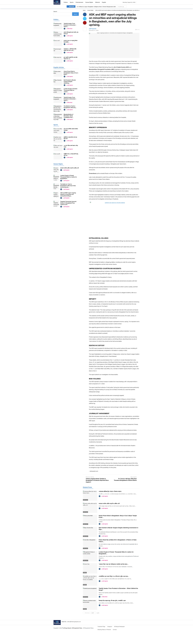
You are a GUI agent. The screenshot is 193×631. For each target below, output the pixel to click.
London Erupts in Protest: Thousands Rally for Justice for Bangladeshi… (116, 553)
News (84, 572)
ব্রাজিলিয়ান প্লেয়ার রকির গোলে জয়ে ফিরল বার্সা (70, 137)
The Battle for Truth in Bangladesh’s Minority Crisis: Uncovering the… (68, 185)
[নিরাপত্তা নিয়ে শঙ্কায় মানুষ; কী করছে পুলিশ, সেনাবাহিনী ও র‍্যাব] (90, 605)
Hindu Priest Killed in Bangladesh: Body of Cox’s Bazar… (71, 72)
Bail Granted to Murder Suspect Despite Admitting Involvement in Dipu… (118, 528)
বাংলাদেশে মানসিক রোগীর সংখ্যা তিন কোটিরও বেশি (109, 503)
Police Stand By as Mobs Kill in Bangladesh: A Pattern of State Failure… (117, 540)
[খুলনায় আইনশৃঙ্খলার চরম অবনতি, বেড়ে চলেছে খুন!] (58, 34)
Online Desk (104, 596)
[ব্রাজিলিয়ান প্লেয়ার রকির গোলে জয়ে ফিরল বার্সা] (58, 139)
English (85, 524)
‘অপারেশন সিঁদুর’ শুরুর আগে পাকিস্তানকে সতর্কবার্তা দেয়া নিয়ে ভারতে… (113, 564)
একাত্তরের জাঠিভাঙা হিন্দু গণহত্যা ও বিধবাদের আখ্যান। (110, 491)
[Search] (138, 2)
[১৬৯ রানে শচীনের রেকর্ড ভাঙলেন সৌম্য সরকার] (58, 148)
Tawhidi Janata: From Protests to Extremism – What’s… (70, 25)
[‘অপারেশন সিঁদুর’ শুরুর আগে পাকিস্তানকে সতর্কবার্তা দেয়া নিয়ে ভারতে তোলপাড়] (90, 568)
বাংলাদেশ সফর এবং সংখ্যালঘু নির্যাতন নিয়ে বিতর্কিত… (70, 41)
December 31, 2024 (93, 30)
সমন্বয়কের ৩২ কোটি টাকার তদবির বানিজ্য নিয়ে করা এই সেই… (70, 49)
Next (93, 613)
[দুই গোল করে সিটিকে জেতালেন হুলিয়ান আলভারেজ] (58, 131)
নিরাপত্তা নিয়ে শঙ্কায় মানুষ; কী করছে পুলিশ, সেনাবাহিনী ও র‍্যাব (112, 600)
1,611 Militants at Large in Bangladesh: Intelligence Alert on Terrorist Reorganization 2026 (96, 6)
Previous (87, 613)
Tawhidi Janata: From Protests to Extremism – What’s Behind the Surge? (118, 589)
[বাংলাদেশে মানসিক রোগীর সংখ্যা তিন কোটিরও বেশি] (90, 508)
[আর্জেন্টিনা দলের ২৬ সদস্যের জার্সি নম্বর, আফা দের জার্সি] (58, 156)
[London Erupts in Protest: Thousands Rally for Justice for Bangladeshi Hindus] (90, 556)
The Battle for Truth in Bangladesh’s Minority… (70, 106)
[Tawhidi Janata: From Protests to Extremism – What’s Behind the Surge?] (90, 593)
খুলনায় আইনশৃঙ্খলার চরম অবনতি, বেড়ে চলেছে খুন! (71, 32)
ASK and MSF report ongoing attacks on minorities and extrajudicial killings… (68, 194)
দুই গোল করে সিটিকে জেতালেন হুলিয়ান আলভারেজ (71, 129)
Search (55, 11)
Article (85, 500)
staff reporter (92, 28)
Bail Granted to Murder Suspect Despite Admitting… (70, 81)
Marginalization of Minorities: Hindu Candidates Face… (69, 115)
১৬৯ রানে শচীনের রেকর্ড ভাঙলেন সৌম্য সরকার (71, 146)
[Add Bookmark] (85, 29)
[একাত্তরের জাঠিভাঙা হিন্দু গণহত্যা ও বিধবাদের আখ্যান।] (90, 495)
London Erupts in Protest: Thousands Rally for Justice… (70, 90)
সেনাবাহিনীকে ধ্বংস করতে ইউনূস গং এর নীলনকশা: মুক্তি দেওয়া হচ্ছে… (114, 576)
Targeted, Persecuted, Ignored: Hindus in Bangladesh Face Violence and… (68, 203)
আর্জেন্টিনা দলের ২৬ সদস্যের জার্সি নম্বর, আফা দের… (71, 154)
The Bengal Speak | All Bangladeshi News (72, 628)
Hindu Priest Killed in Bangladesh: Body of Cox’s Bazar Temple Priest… (118, 516)
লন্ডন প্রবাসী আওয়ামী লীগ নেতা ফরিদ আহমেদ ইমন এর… (70, 58)
